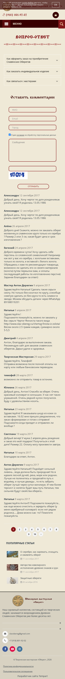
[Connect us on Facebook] (5, 649)
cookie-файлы (27, 2)
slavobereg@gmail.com (19, 633)
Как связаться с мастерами (21, 81)
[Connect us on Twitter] (12, 649)
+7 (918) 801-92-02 (14, 15)
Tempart (43, 676)
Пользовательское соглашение (17, 671)
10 (35, 534)
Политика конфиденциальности (18, 666)
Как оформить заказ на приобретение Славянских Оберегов (27, 60)
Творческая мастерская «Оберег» (30, 659)
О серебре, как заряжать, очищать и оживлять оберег (39, 553)
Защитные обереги (30, 578)
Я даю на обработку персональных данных (33, 135)
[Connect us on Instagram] (19, 649)
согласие (20, 135)
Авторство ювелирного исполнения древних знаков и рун (39, 566)
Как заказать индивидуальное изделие (28, 71)
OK (55, 4)
